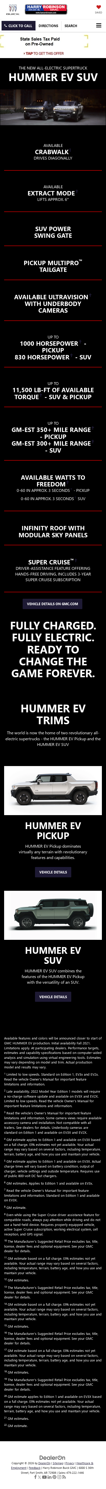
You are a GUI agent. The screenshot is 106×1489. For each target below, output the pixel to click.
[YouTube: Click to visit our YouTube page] (44, 1477)
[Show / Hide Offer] (49, 45)
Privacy (69, 1463)
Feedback (34, 1468)
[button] (19, 25)
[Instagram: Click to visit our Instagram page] (59, 1477)
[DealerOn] (52, 1457)
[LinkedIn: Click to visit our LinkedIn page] (49, 1477)
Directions (48, 25)
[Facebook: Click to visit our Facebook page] (35, 1477)
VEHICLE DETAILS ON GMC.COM (52, 604)
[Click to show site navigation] (98, 25)
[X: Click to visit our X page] (39, 1477)
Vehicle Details (53, 872)
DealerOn (44, 1463)
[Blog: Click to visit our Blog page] (64, 1477)
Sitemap (58, 1463)
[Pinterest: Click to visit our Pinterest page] (54, 1477)
